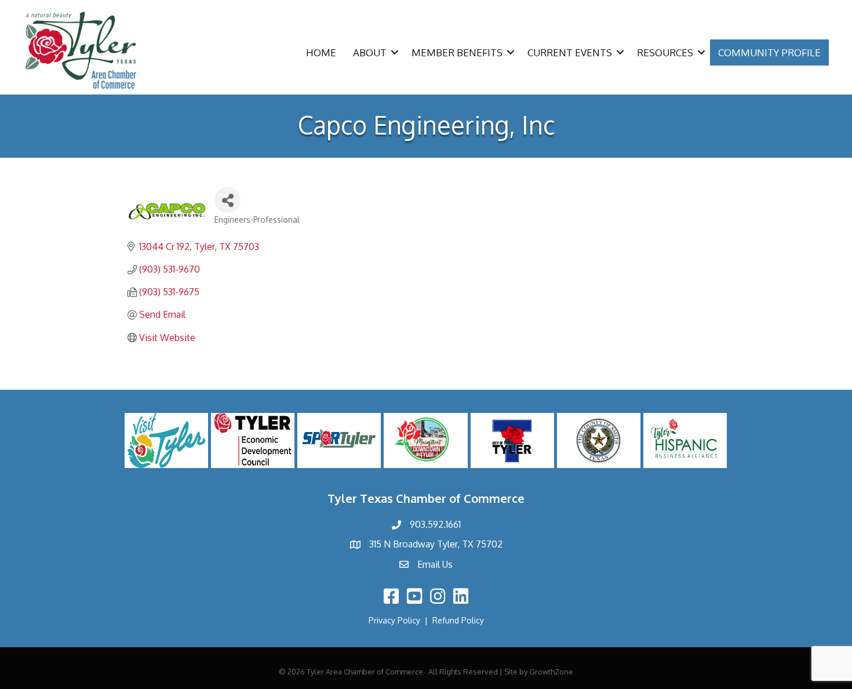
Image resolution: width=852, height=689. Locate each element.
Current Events (569, 52)
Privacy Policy (394, 620)
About (370, 52)
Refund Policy (458, 620)
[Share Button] (227, 200)
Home (321, 52)
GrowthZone (551, 671)
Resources (665, 52)
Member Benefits (457, 52)
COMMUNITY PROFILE (769, 52)
